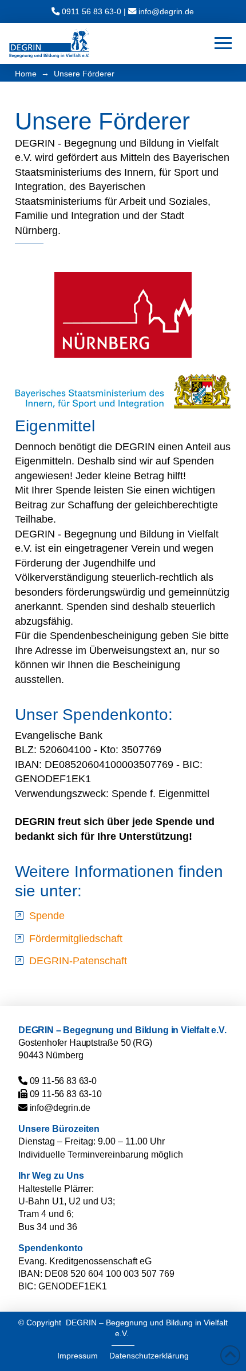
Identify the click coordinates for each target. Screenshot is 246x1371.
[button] (223, 43)
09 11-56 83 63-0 (63, 1081)
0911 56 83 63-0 (91, 11)
